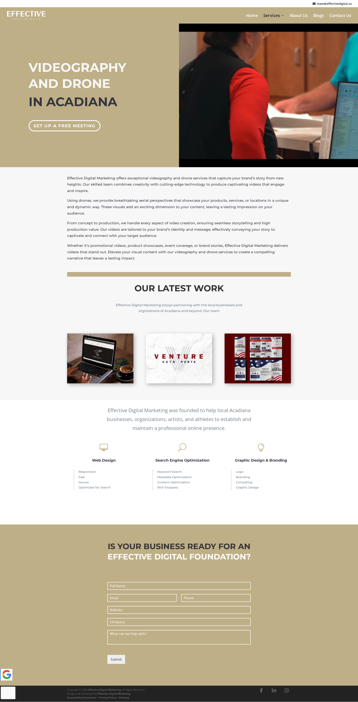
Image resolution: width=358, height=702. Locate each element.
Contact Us (340, 16)
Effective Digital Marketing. (105, 689)
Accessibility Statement (81, 697)
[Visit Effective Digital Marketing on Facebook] (261, 690)
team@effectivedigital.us (334, 4)
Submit (116, 659)
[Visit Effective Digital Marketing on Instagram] (287, 690)
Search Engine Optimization (182, 460)
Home (252, 16)
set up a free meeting (65, 125)
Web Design (104, 460)
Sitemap (124, 697)
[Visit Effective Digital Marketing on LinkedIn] (274, 690)
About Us (299, 16)
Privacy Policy (107, 697)
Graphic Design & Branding (261, 460)
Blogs (318, 16)
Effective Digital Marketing (114, 693)
